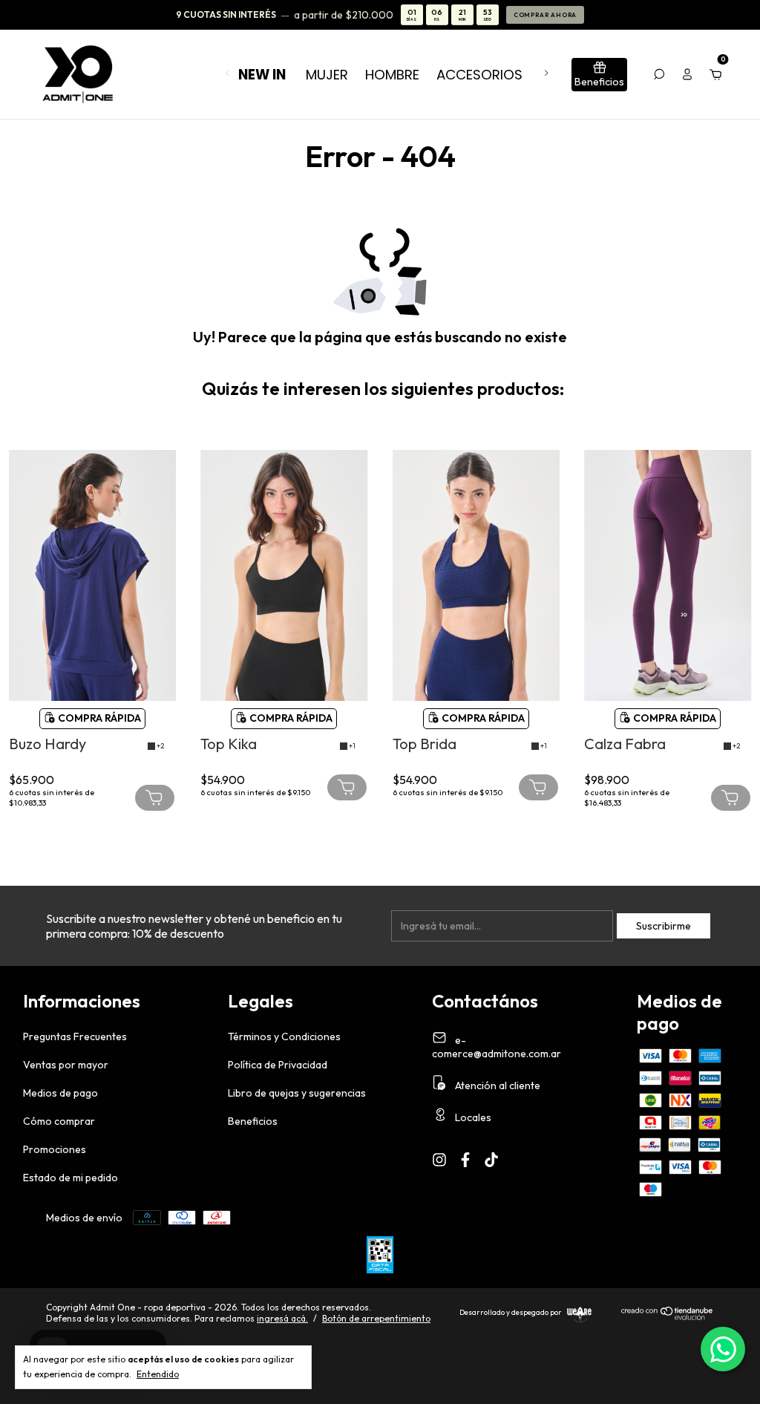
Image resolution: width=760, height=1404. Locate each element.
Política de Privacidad (277, 1064)
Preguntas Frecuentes (75, 1036)
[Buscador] (659, 74)
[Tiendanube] (667, 1316)
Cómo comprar (59, 1121)
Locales (472, 1117)
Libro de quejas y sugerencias (297, 1093)
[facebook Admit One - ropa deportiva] (465, 1159)
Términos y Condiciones (284, 1036)
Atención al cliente (496, 1085)
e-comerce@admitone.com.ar (496, 1047)
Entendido (158, 1373)
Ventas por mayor (65, 1064)
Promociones (54, 1149)
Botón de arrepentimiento (376, 1318)
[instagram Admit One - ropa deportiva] (439, 1159)
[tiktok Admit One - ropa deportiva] (491, 1159)
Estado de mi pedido (70, 1177)
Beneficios (253, 1121)
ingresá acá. (282, 1318)
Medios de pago (60, 1093)
